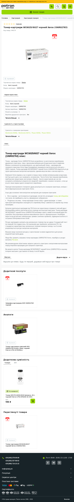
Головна (5, 18)
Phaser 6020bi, (36, 133)
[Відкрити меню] (70, 6)
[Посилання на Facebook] (48, 463)
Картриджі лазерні (31, 18)
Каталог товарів (38, 12)
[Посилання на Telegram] (54, 463)
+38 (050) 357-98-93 (12, 461)
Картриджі (16, 18)
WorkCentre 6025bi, (11, 133)
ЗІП (15, 363)
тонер (56, 196)
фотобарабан (63, 196)
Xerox (24, 82)
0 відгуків (19, 24)
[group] (37, 54)
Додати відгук (62, 257)
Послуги (15, 240)
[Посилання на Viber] (59, 463)
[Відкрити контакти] (51, 6)
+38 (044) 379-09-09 (12, 458)
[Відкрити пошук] (58, 6)
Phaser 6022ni (46, 133)
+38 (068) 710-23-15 (12, 463)
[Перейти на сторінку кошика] (64, 6)
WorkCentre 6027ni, (24, 133)
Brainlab (67, 499)
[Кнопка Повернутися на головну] (8, 6)
